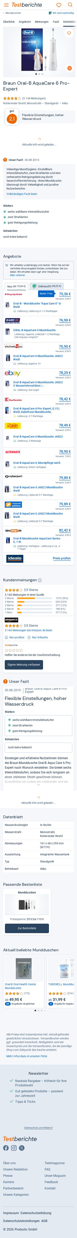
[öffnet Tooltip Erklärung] (40, 580)
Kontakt (50, 1188)
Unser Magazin (55, 1176)
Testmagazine (55, 1163)
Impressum (11, 1213)
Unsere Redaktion (15, 1169)
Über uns (9, 1163)
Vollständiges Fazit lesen (22, 193)
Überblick (9, 21)
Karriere (8, 1182)
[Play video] (69, 68)
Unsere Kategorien (16, 1195)
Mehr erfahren (17, 275)
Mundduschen (13, 13)
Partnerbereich (13, 1188)
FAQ (47, 1169)
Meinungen (42, 21)
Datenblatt (69, 21)
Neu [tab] (16, 286)
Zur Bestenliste (32, 929)
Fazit (56, 21)
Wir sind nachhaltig (63, 13)
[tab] (47, 286)
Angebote (25, 21)
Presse (8, 1176)
